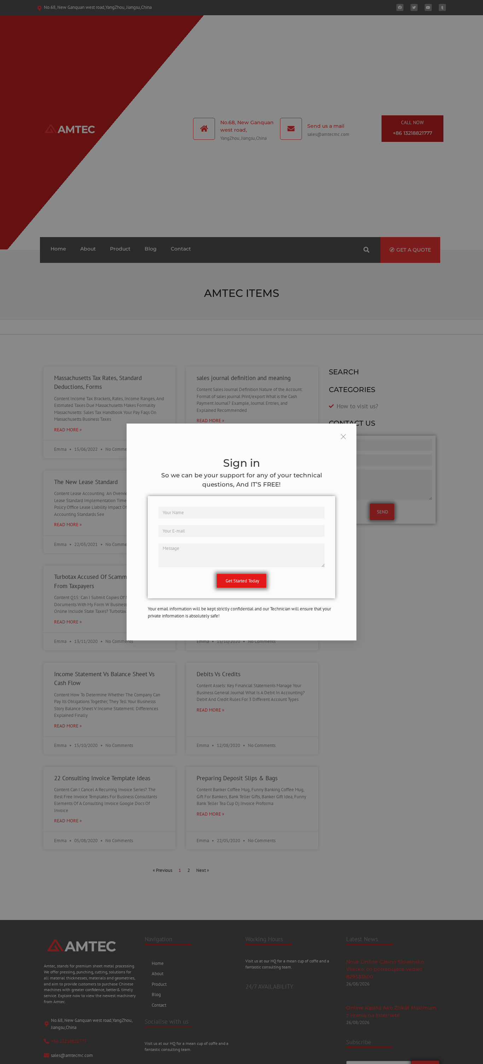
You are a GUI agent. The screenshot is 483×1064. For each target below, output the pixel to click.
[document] (241, 532)
